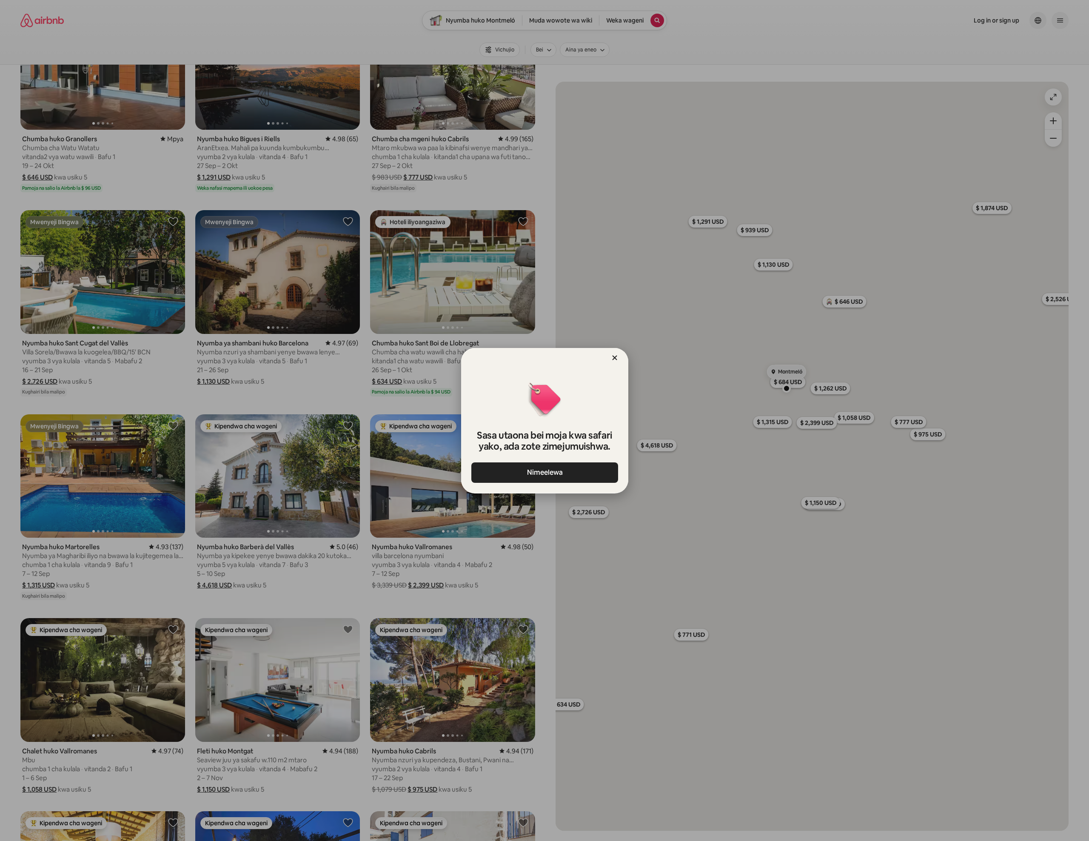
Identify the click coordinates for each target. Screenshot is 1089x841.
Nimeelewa (544, 472)
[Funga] (614, 357)
